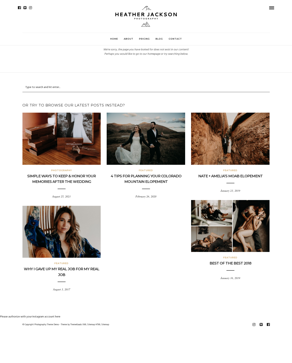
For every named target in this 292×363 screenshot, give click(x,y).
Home (114, 38)
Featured (146, 170)
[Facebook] (19, 8)
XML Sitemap (88, 324)
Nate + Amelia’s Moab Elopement (230, 176)
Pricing (144, 38)
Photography (61, 170)
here (57, 316)
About (128, 38)
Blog (159, 38)
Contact (175, 38)
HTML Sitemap (102, 324)
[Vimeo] (24, 8)
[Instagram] (30, 8)
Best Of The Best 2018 (230, 263)
